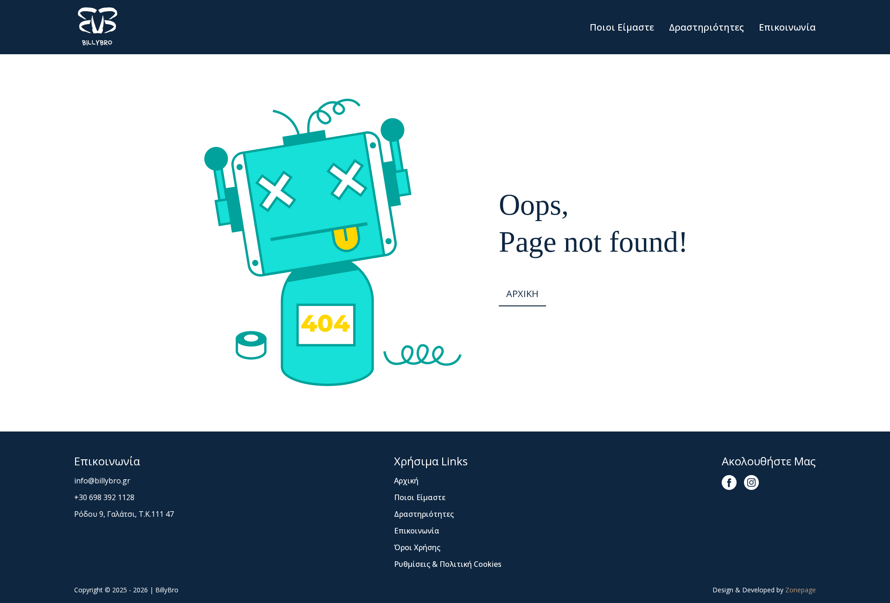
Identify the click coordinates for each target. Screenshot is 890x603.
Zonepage (800, 589)
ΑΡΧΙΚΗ (522, 293)
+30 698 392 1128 (104, 497)
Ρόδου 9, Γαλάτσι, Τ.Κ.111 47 (124, 514)
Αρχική (406, 481)
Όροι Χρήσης (417, 547)
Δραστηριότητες (706, 27)
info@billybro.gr (102, 481)
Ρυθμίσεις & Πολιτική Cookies (448, 564)
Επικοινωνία (787, 27)
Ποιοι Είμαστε (622, 27)
